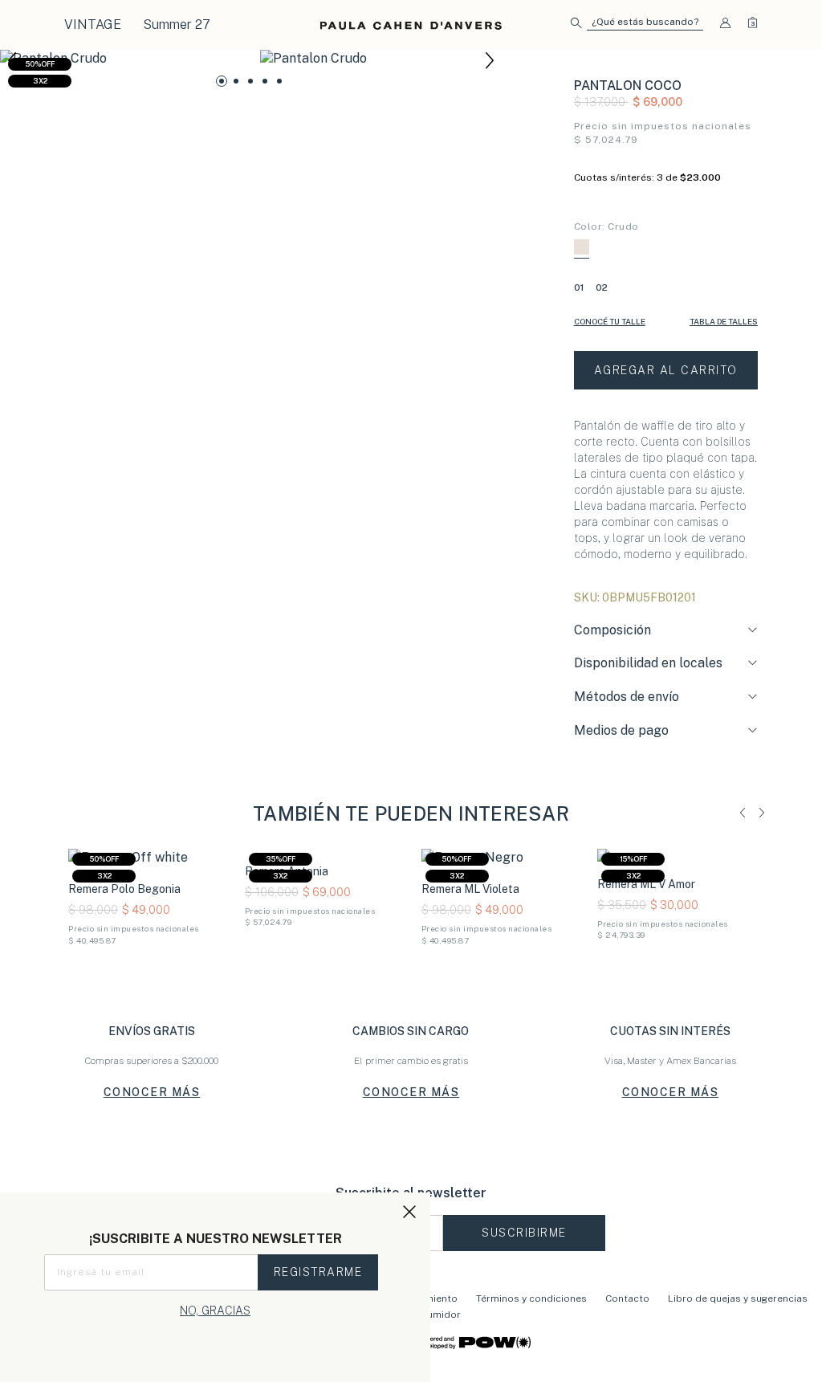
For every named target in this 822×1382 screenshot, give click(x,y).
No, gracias (215, 1310)
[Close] (792, 27)
